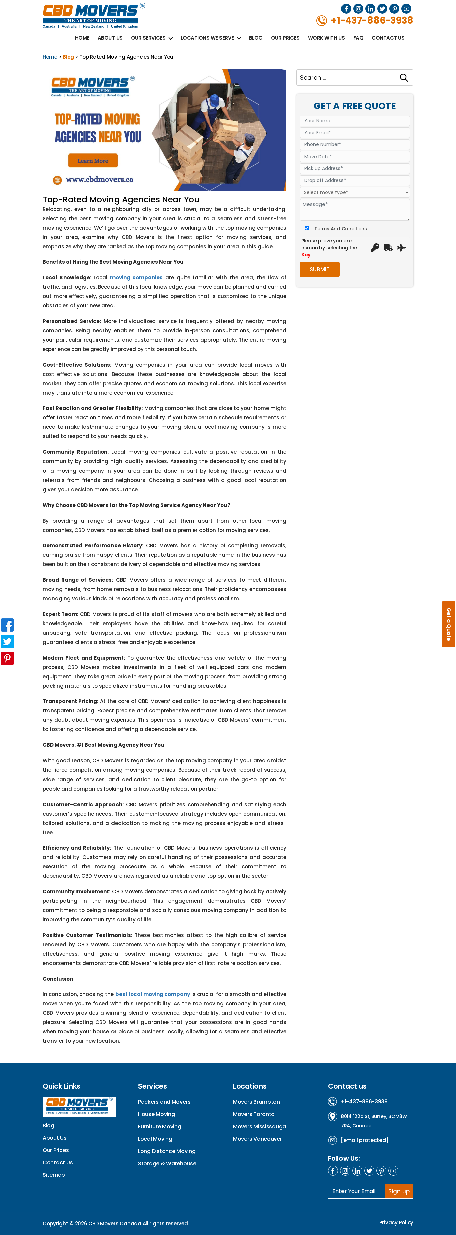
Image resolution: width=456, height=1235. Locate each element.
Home (82, 38)
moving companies (136, 277)
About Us (110, 38)
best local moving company (152, 994)
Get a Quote (449, 624)
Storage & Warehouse (167, 1163)
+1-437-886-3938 (364, 1101)
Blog (256, 38)
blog (68, 56)
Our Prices (285, 38)
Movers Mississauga (259, 1126)
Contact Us (388, 38)
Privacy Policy (396, 1222)
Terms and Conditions (340, 228)
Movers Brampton (256, 1102)
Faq (358, 38)
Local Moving (155, 1139)
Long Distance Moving (167, 1151)
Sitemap (54, 1175)
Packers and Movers (164, 1102)
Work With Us (326, 38)
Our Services (148, 38)
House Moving (156, 1114)
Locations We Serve (207, 38)
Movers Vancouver (257, 1139)
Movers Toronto (254, 1114)
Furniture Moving (159, 1126)
